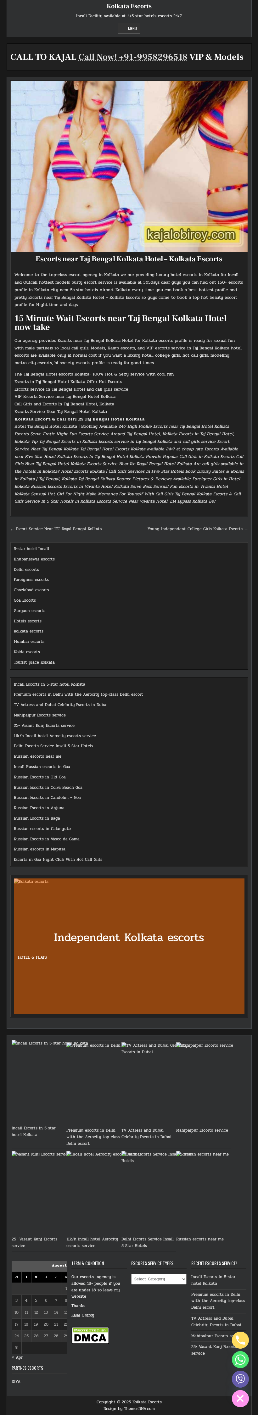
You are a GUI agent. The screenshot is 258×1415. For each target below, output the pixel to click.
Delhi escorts (26, 569)
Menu (132, 28)
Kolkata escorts (28, 631)
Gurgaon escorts (29, 611)
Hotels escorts (28, 621)
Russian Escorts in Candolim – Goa (47, 797)
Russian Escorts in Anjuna (39, 808)
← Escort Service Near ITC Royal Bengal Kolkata (56, 529)
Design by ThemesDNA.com (129, 1409)
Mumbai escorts (29, 641)
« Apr (17, 1357)
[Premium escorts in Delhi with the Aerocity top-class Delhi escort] (105, 1084)
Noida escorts (27, 652)
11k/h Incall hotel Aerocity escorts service (55, 736)
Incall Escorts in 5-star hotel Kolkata (49, 684)
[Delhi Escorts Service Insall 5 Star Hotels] (160, 1193)
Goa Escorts (25, 600)
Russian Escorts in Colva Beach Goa (48, 787)
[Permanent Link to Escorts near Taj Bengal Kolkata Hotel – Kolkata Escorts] (129, 166)
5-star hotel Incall (31, 549)
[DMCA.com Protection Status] (90, 1343)
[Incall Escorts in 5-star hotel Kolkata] (51, 1082)
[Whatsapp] (240, 1359)
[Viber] (240, 1379)
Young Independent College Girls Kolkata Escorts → (198, 529)
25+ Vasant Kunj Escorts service (44, 725)
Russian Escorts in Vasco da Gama (47, 839)
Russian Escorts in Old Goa (40, 777)
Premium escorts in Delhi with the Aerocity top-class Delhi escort (78, 694)
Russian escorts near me (37, 756)
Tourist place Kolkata (34, 662)
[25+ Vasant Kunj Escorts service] (51, 1193)
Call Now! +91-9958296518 (133, 57)
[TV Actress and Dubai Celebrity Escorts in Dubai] (160, 1084)
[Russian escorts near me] (215, 1193)
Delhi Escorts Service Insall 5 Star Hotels (53, 746)
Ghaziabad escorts (31, 590)
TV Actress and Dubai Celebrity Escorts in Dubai (61, 705)
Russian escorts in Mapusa (39, 849)
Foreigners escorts (31, 580)
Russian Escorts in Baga (37, 818)
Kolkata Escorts (129, 6)
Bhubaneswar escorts (34, 559)
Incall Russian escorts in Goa (42, 767)
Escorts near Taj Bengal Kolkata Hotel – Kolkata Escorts (129, 259)
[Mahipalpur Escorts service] (215, 1084)
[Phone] (240, 1340)
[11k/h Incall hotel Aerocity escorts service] (105, 1193)
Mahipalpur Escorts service (40, 715)
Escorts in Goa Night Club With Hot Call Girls (58, 859)
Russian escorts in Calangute (42, 829)
